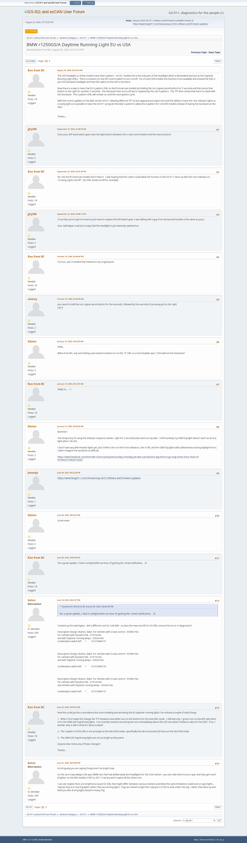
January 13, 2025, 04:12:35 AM (70, 384)
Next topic (214, 52)
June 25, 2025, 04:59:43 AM (68, 707)
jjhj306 (32, 129)
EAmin (32, 341)
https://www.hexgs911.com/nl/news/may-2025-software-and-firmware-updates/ (99, 478)
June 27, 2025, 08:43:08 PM (68, 763)
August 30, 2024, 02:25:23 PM (70, 70)
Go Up (29, 807)
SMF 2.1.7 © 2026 (30, 840)
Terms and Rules (207, 839)
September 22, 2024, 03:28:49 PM (71, 129)
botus (31, 600)
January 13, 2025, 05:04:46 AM (70, 426)
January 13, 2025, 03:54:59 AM (70, 341)
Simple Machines (45, 840)
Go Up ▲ (220, 839)
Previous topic (199, 52)
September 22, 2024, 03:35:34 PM (71, 171)
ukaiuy (32, 299)
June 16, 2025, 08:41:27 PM (68, 600)
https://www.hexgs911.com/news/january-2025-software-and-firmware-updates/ (170, 23)
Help (196, 839)
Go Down (30, 61)
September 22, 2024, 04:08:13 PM (71, 214)
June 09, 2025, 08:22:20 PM (68, 472)
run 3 (60, 307)
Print (218, 61)
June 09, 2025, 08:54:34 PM (68, 515)
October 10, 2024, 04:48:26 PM (70, 256)
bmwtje (33, 473)
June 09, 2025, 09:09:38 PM (68, 557)
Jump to (177, 820)
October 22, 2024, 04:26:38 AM (70, 299)
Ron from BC (36, 70)
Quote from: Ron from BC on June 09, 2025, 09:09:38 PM (87, 606)
